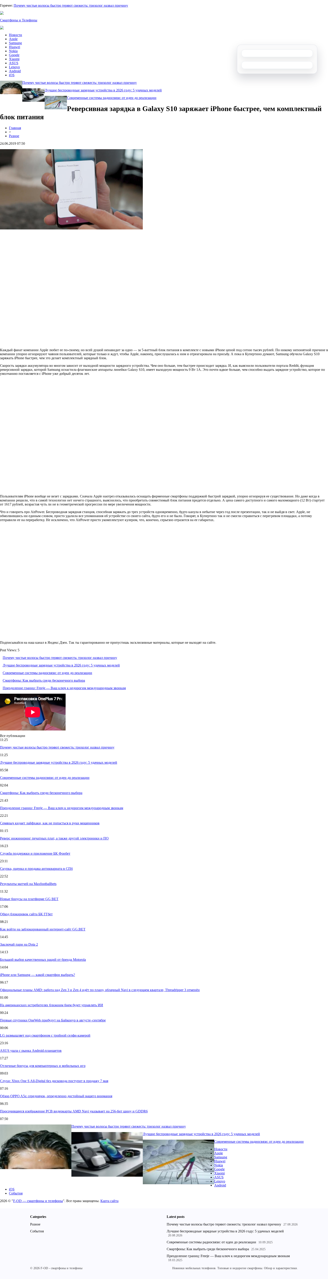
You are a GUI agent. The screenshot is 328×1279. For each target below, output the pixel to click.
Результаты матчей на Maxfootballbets (28, 884)
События (16, 1193)
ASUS (13, 63)
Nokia (13, 51)
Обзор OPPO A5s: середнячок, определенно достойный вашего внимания (56, 1096)
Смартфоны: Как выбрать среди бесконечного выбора (44, 680)
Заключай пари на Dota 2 (19, 944)
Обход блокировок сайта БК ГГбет (26, 914)
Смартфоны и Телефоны (18, 20)
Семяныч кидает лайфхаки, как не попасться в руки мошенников (50, 823)
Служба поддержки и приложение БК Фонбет (35, 853)
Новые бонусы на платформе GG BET (29, 899)
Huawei (14, 47)
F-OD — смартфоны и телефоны (38, 1201)
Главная (15, 128)
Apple (13, 39)
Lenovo (14, 67)
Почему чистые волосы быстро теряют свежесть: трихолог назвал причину (71, 5)
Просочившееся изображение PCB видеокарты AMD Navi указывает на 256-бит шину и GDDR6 (74, 1111)
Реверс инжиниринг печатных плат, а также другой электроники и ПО (54, 838)
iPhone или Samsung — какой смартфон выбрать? (37, 975)
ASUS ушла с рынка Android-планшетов (31, 1050)
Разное (14, 136)
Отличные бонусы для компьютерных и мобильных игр (42, 1066)
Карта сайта (109, 1201)
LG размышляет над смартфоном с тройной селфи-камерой (45, 1035)
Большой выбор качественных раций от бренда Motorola (43, 959)
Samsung (15, 43)
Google (14, 55)
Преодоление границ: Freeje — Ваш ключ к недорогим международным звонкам (64, 688)
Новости (15, 35)
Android (15, 71)
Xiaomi (14, 59)
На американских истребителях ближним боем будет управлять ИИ (51, 1005)
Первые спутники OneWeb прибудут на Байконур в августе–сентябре (53, 1020)
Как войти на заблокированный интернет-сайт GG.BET (42, 929)
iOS (12, 75)
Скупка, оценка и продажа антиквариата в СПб (36, 869)
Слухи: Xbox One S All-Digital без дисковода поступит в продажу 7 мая (54, 1081)
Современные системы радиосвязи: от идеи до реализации (111, 98)
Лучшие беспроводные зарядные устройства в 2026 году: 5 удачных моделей (103, 90)
